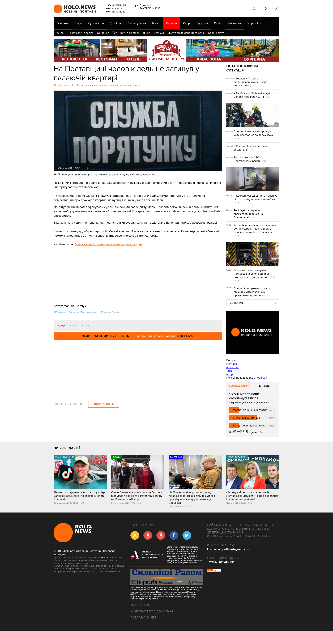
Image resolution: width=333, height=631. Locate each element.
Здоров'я (202, 23)
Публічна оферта (144, 617)
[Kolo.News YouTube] (252, 332)
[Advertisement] (138, 272)
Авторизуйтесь (104, 404)
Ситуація (171, 23)
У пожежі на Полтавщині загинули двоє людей (108, 244)
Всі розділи (254, 23)
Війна (146, 33)
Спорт (187, 23)
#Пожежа (59, 312)
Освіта (218, 23)
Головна (63, 23)
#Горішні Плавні (110, 312)
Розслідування (136, 23)
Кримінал (103, 33)
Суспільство (96, 23)
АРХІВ (61, 33)
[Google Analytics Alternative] (214, 571)
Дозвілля (116, 23)
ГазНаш (159, 33)
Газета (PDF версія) (81, 33)
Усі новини (237, 303)
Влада (78, 23)
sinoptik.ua (260, 377)
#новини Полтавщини (82, 312)
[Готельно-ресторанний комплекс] (166, 50)
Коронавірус (216, 33)
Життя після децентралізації (186, 33)
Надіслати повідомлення (152, 611)
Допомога (234, 23)
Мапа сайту (140, 605)
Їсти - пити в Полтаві (126, 33)
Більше (264, 386)
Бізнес (156, 23)
